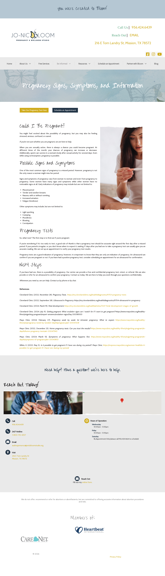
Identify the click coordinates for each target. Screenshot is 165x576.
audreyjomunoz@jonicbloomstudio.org (27, 445)
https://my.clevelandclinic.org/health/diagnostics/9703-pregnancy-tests (96, 295)
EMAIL (141, 35)
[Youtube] (160, 54)
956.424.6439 (142, 27)
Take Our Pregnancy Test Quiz (34, 110)
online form (87, 482)
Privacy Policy (115, 557)
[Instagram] (153, 54)
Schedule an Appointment (65, 110)
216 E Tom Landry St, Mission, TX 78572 (123, 43)
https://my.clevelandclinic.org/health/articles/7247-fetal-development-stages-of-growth (101, 306)
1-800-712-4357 (19, 435)
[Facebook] (147, 54)
